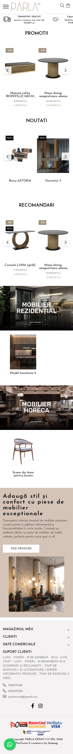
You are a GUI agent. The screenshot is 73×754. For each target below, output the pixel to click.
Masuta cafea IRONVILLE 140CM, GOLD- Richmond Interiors (20, 95)
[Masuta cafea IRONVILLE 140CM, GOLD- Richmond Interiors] (20, 68)
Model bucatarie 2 (23, 373)
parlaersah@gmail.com (22, 696)
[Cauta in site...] (62, 5)
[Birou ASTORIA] (20, 155)
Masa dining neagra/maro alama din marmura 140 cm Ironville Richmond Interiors (53, 95)
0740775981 (14, 685)
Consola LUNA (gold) (20, 265)
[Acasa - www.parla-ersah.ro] (26, 7)
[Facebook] (32, 706)
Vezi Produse (21, 548)
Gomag (52, 743)
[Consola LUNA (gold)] (20, 240)
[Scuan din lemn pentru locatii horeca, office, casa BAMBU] (23, 451)
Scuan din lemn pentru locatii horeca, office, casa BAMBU (23, 474)
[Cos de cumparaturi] (68, 5)
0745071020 (15, 691)
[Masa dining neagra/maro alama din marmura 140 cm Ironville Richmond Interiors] (53, 68)
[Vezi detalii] (36, 308)
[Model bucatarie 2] (23, 352)
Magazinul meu (18, 629)
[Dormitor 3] (53, 155)
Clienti (10, 636)
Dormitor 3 (53, 180)
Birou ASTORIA (20, 180)
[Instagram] (40, 706)
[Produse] (6, 8)
